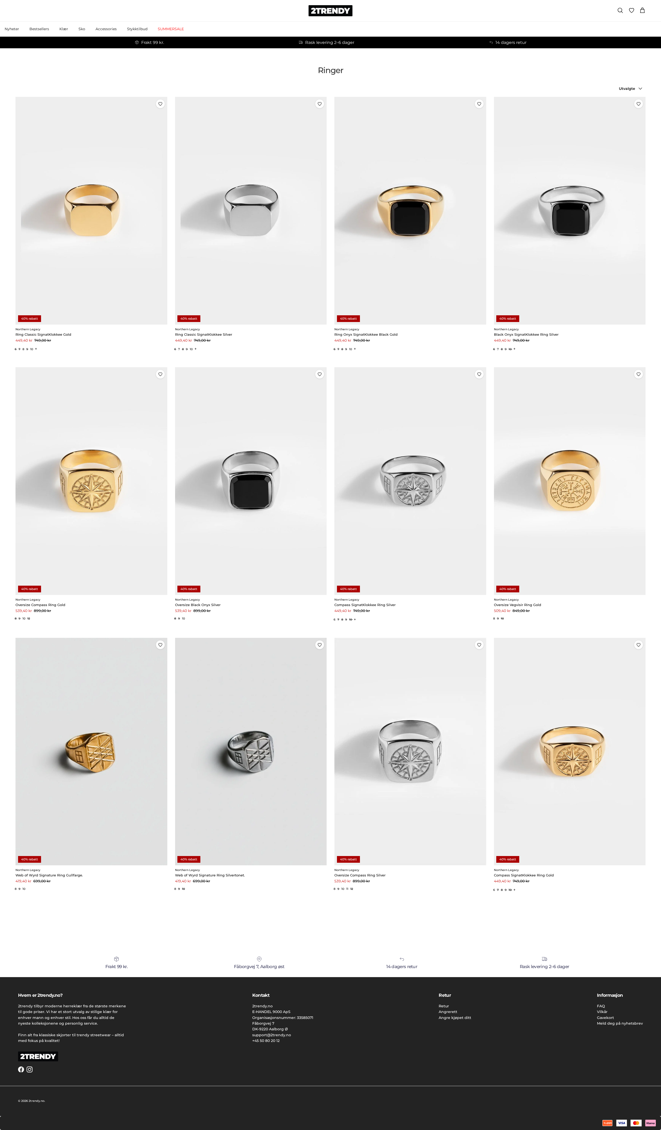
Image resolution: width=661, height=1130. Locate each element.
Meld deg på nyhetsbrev (620, 1023)
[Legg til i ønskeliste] (160, 103)
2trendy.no (36, 1101)
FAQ (601, 1006)
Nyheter (12, 29)
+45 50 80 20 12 (266, 1040)
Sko (81, 29)
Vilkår (602, 1011)
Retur (444, 1006)
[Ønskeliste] (631, 10)
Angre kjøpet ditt (455, 1017)
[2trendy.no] (330, 10)
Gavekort (605, 1017)
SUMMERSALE (171, 29)
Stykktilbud (137, 29)
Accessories (106, 29)
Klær (63, 29)
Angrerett (448, 1011)
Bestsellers (39, 29)
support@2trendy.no (271, 1035)
